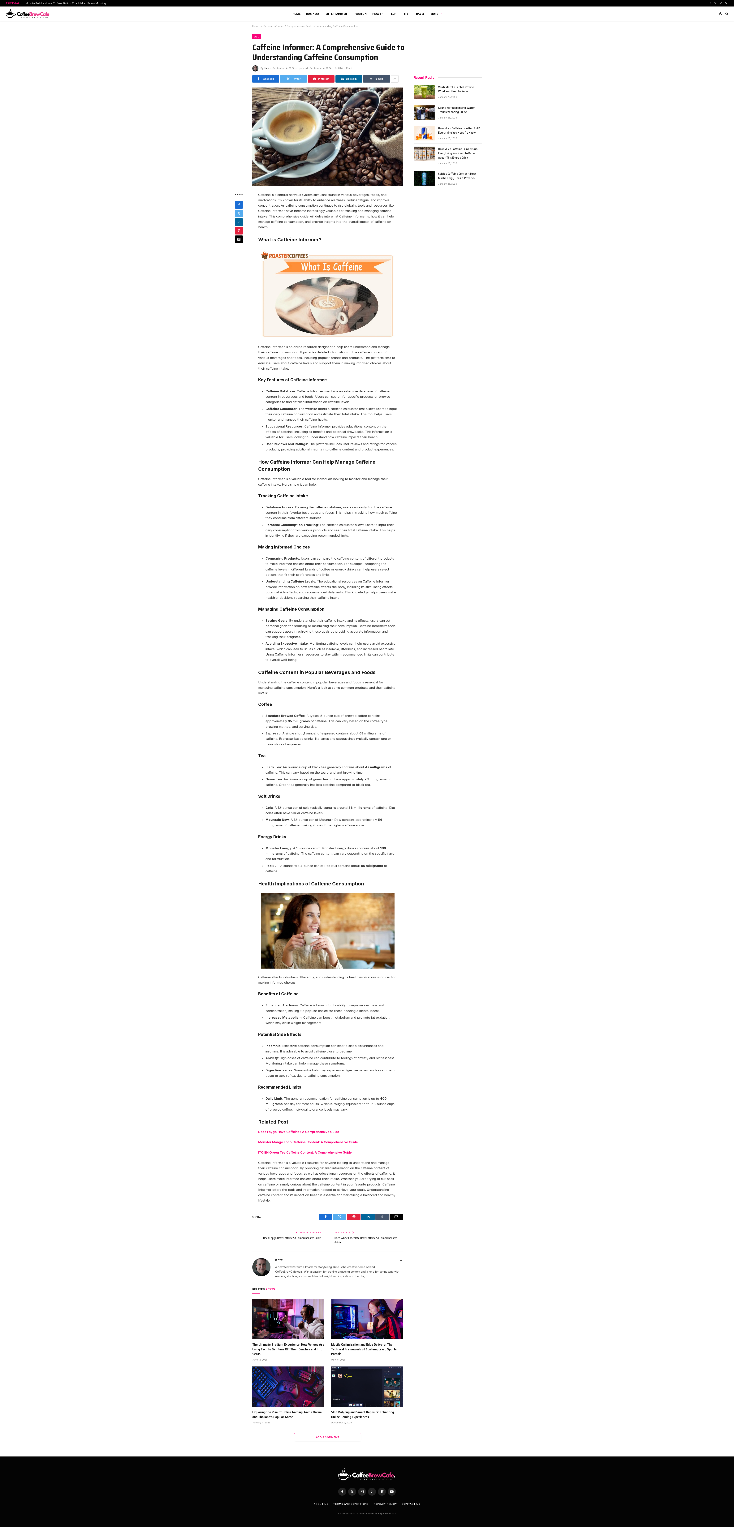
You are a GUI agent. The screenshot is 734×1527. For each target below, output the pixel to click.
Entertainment (337, 13)
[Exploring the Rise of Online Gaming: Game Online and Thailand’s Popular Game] (288, 1386)
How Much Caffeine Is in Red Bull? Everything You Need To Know (459, 130)
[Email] (239, 239)
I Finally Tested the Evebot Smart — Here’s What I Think (61, 3)
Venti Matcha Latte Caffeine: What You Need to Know (456, 89)
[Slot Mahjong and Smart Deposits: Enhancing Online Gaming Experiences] (367, 1386)
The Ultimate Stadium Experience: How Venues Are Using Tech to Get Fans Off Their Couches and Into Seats (288, 1349)
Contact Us (411, 1503)
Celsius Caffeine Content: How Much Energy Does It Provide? (457, 176)
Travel (419, 13)
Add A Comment (327, 1437)
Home (296, 13)
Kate (266, 68)
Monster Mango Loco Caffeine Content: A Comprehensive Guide (308, 1142)
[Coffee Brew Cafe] (29, 13)
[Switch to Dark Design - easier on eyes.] (720, 13)
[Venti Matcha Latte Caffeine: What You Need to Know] (424, 92)
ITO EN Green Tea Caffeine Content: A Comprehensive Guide (305, 1152)
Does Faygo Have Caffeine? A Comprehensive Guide (298, 1132)
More (434, 13)
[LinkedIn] (239, 222)
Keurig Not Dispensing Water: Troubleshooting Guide (456, 110)
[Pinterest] (239, 230)
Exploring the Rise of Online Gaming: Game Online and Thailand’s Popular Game (287, 1414)
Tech (392, 13)
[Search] (726, 14)
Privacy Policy (385, 1503)
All (256, 36)
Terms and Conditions (351, 1503)
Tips (405, 13)
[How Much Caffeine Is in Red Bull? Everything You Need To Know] (424, 133)
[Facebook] (239, 205)
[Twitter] (239, 213)
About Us (321, 1503)
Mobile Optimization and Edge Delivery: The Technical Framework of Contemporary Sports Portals (364, 1349)
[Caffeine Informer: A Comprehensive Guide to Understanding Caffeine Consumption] (327, 137)
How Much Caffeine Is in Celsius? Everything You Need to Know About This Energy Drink (458, 153)
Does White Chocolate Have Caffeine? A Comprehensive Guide (366, 1240)
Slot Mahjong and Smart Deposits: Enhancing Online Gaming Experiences (362, 1414)
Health (377, 13)
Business (313, 13)
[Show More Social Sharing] (395, 79)
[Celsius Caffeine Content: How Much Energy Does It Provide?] (424, 178)
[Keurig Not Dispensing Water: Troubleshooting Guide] (424, 112)
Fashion (361, 13)
